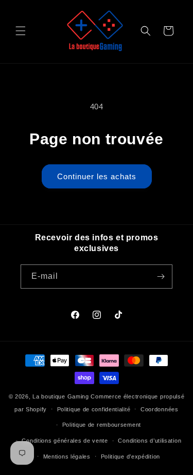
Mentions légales (67, 456)
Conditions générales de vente (65, 441)
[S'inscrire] (160, 276)
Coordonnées (160, 409)
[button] (20, 31)
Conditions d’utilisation (149, 441)
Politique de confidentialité (94, 409)
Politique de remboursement (101, 425)
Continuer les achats (96, 176)
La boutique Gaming (60, 396)
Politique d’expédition (130, 456)
